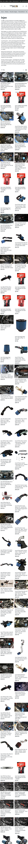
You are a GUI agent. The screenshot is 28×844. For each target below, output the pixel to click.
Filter (4, 70)
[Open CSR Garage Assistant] (25, 841)
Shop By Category (13, 11)
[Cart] (26, 6)
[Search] (4, 6)
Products (7, 11)
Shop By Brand (21, 11)
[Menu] (1, 6)
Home (2, 11)
